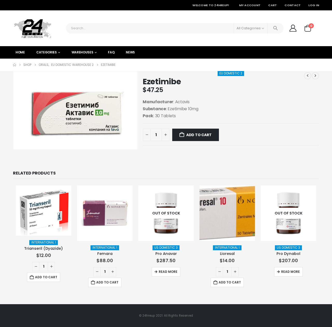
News (130, 52)
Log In (313, 5)
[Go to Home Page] (14, 65)
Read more (168, 271)
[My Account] (293, 28)
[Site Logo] (32, 28)
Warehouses (82, 52)
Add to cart (199, 134)
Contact (293, 5)
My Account (250, 5)
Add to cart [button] (46, 277)
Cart (272, 5)
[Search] (275, 28)
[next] (315, 75)
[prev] (307, 75)
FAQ (111, 52)
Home (20, 52)
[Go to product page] (43, 210)
